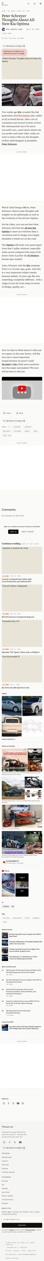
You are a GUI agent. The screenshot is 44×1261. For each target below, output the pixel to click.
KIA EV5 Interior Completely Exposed (18, 617)
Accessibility (11, 1254)
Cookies (16, 1250)
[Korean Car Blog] (13, 3)
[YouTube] (18, 1103)
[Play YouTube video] (22, 388)
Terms (12, 1230)
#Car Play (6, 918)
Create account (28, 532)
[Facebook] (9, 1103)
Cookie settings (11, 1258)
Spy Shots (5, 1192)
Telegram (17, 431)
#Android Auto (17, 918)
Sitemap (5, 1168)
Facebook (16, 427)
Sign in (13, 532)
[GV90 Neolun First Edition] (12, 706)
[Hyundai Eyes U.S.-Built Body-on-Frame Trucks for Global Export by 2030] (32, 727)
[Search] (28, 3)
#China (27, 918)
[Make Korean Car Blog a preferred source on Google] (23, 1103)
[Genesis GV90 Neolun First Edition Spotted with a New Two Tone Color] (32, 706)
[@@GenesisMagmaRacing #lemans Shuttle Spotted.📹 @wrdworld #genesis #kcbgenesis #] (21, 885)
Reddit (27, 431)
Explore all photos (9, 739)
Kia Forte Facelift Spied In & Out (15, 687)
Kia (13, 906)
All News (11, 11)
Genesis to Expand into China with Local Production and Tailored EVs (16, 580)
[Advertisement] (22, 177)
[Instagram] (4, 1103)
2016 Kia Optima (21, 115)
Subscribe (22, 1225)
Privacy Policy (30, 1230)
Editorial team (7, 1157)
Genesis (5, 1188)
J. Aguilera (22, 1247)
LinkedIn (27, 427)
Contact (5, 1161)
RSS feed (5, 1165)
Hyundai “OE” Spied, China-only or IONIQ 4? (21, 652)
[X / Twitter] (13, 1103)
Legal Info (31, 1250)
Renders (5, 1203)
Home (3, 11)
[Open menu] (40, 3)
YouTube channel (8, 1172)
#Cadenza (36, 918)
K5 (6, 119)
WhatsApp (6, 431)
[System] (34, 3)
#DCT (5, 922)
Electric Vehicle (7, 1196)
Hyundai (5, 1181)
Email (36, 431)
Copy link (7, 435)
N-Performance (7, 1199)
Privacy (8, 1250)
